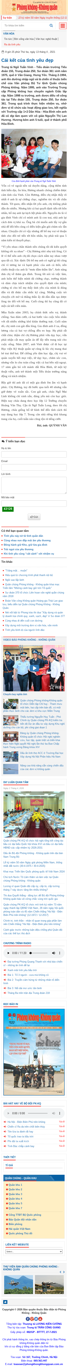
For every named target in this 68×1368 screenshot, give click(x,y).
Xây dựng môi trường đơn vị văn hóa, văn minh (31, 625)
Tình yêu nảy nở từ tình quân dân (23, 535)
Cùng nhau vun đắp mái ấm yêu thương (27, 540)
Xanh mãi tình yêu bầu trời (22, 970)
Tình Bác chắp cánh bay (21, 1146)
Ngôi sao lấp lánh (14, 579)
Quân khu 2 (15, 1189)
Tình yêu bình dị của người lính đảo (24, 630)
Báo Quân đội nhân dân (22, 1219)
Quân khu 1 (15, 1184)
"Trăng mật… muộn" (16, 570)
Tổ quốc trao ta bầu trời (20, 1136)
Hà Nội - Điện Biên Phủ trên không (26, 1121)
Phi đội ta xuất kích (18, 1141)
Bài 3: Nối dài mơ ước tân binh (25, 988)
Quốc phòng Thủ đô (20, 1233)
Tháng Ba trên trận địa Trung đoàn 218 (29, 993)
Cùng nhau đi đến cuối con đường (23, 620)
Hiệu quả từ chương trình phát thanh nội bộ (29, 575)
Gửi (36, 516)
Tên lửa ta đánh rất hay (20, 1131)
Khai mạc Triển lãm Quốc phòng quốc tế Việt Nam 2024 (34, 871)
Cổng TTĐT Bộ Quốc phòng (25, 1214)
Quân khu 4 (15, 1198)
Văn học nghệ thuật (46, 39)
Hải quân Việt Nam (19, 1228)
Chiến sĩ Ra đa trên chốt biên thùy (26, 1126)
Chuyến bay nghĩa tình (15, 694)
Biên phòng (15, 1224)
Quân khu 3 (15, 1194)
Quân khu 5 (15, 1203)
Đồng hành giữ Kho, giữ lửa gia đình (25, 544)
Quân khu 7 (15, 1208)
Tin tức (8, 39)
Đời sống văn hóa (24, 39)
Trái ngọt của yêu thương (18, 549)
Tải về (62, 1121)
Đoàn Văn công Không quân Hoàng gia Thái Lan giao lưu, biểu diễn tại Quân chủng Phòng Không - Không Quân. (33, 604)
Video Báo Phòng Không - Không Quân (29, 639)
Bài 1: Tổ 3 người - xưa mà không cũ (28, 975)
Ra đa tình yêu (12, 44)
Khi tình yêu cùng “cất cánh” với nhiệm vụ (29, 553)
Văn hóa (8, 33)
